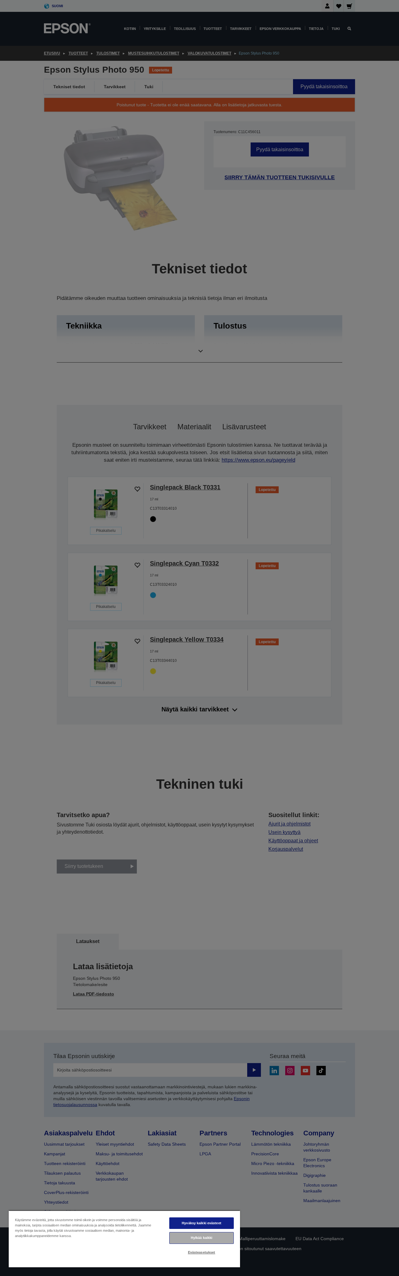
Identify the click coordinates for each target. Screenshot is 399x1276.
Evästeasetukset (201, 1252)
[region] (124, 1238)
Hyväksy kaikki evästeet (201, 1223)
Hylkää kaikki (201, 1238)
